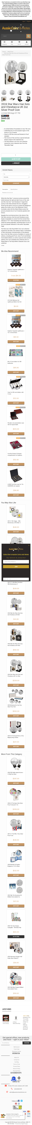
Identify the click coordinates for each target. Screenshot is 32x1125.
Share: (3, 115)
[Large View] (4, 92)
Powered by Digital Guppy (21, 1123)
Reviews (4, 192)
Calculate (16, 183)
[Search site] (28, 36)
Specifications (14, 189)
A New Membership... (17, 1022)
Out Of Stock (16, 936)
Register (29, 21)
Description (5, 189)
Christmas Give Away (6, 1022)
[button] (16, 163)
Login (23, 21)
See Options (16, 280)
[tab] (5, 189)
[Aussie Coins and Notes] (16, 27)
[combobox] (5, 579)
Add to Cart (16, 159)
